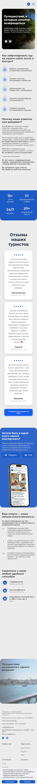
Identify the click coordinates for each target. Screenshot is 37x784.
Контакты (24, 760)
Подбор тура (6, 744)
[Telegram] (6, 41)
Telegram (13, 455)
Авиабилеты (25, 748)
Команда (5, 767)
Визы (23, 755)
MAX (30, 455)
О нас (4, 764)
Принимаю (9, 782)
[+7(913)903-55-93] (28, 4)
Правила (27, 782)
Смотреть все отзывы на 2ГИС (18, 412)
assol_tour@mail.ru (17, 590)
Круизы (23, 751)
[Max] (10, 41)
